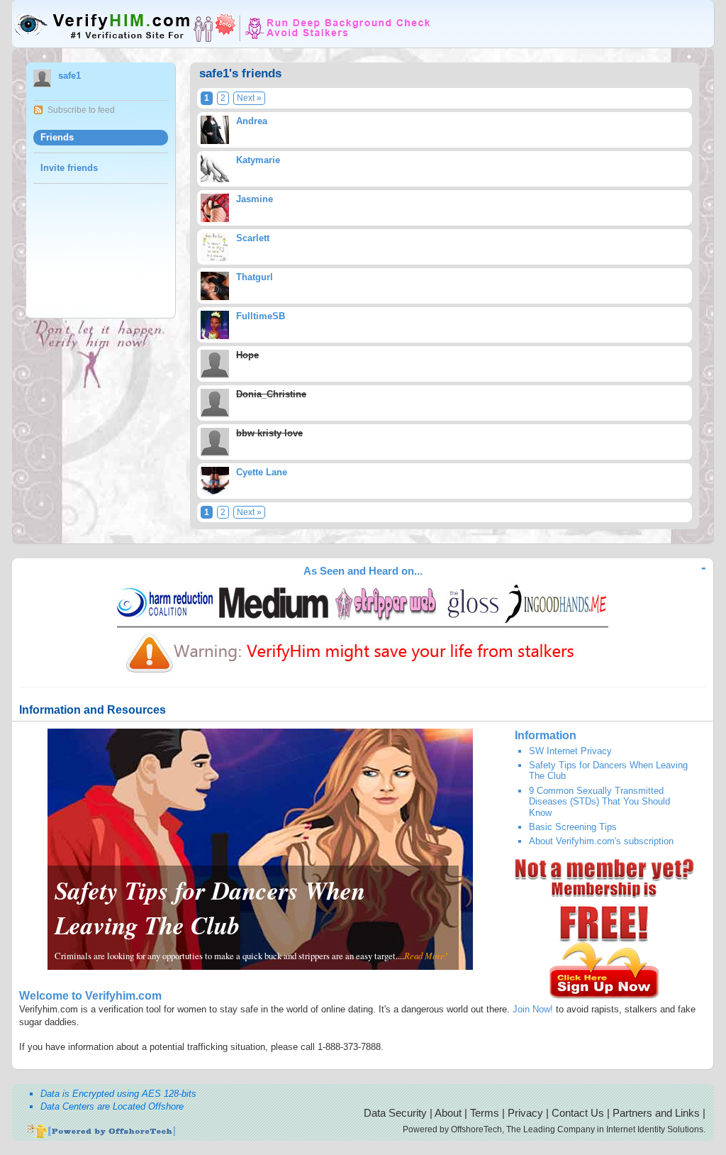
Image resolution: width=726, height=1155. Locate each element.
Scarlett (252, 238)
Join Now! (533, 1009)
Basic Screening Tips (573, 827)
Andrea (251, 121)
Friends (57, 137)
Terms (484, 1113)
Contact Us (578, 1113)
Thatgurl (254, 277)
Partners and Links (656, 1113)
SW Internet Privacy (570, 751)
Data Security (395, 1113)
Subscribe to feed (81, 110)
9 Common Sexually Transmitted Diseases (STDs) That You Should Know (599, 801)
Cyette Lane (261, 472)
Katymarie (258, 160)
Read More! (425, 955)
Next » (249, 98)
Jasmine (254, 199)
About (448, 1113)
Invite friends (69, 167)
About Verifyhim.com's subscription (601, 841)
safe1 (69, 75)
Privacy (525, 1113)
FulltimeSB (260, 316)
